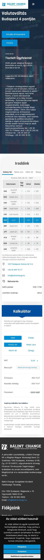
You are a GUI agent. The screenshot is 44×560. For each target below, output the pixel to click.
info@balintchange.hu (16, 275)
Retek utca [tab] (18, 172)
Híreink (9, 43)
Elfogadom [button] (22, 547)
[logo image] (14, 4)
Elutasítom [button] (22, 551)
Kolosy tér (12, 344)
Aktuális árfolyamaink (15, 34)
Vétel (13, 338)
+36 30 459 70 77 (15, 270)
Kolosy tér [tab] (7, 172)
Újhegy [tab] (38, 172)
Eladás (31, 338)
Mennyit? (8, 367)
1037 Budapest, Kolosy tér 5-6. (20, 264)
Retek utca (31, 344)
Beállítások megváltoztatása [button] (22, 556)
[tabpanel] (22, 238)
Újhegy (31, 350)
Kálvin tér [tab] (29, 172)
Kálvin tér (13, 350)
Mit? (6, 360)
